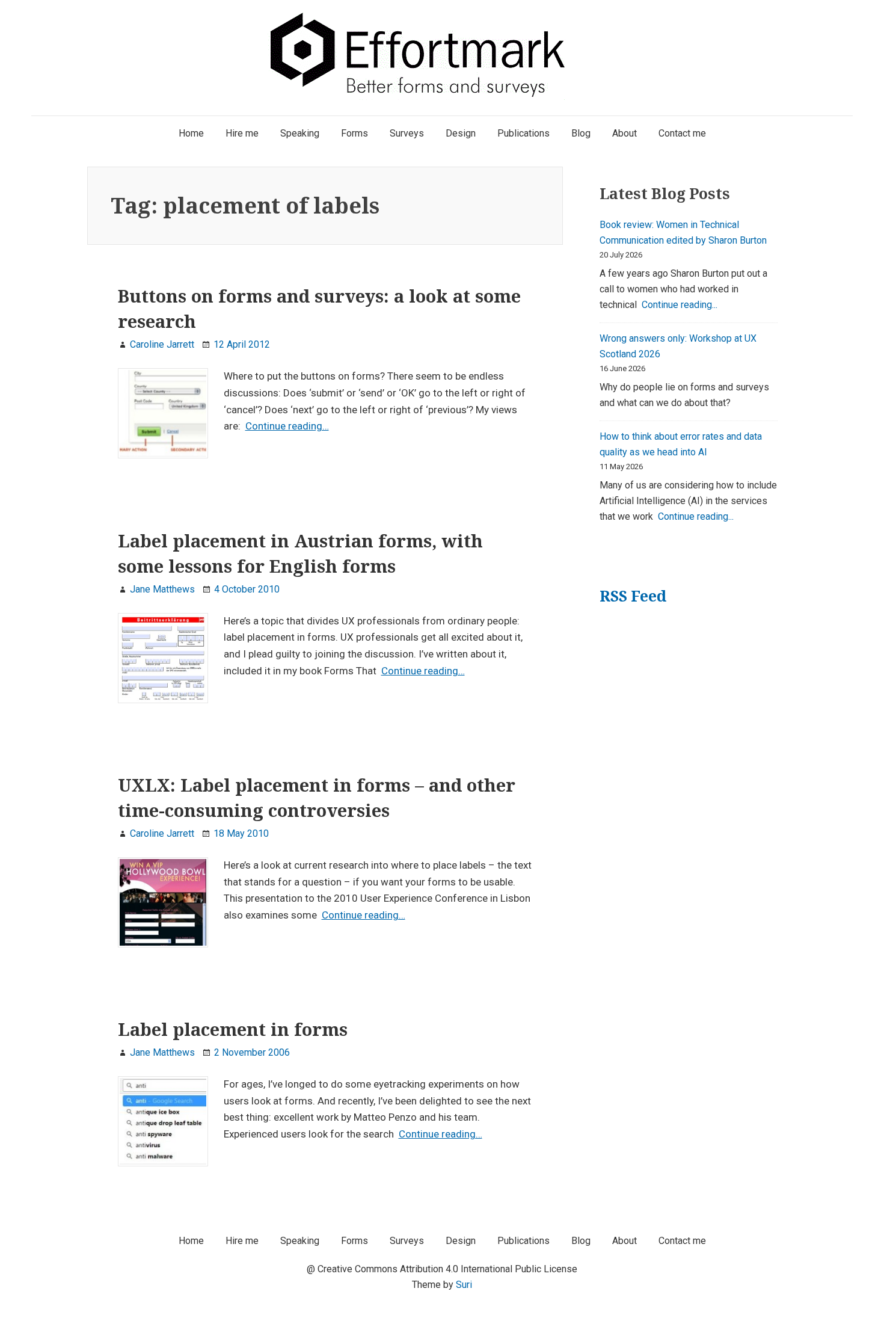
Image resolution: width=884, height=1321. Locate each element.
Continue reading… (287, 426)
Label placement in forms (233, 1029)
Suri (464, 1284)
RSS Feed (633, 596)
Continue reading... (679, 304)
